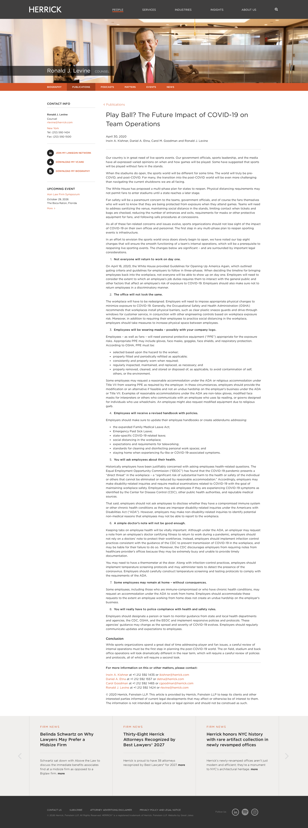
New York (53, 128)
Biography (54, 87)
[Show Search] (276, 9)
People (117, 9)
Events (151, 87)
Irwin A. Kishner (117, 674)
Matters (130, 87)
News (170, 87)
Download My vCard (70, 162)
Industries (183, 9)
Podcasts (107, 87)
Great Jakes (187, 815)
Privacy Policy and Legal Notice (160, 810)
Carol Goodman (117, 683)
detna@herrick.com (170, 679)
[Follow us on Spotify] (246, 814)
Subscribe (76, 810)
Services (149, 9)
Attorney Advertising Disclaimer (111, 810)
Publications (81, 87)
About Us (249, 9)
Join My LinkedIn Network (73, 153)
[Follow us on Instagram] (256, 812)
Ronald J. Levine (117, 687)
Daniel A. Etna (116, 679)
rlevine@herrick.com (60, 122)
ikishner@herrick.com (174, 674)
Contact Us (54, 810)
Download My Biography (73, 171)
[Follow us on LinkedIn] (237, 812)
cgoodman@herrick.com (176, 683)
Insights (217, 9)
